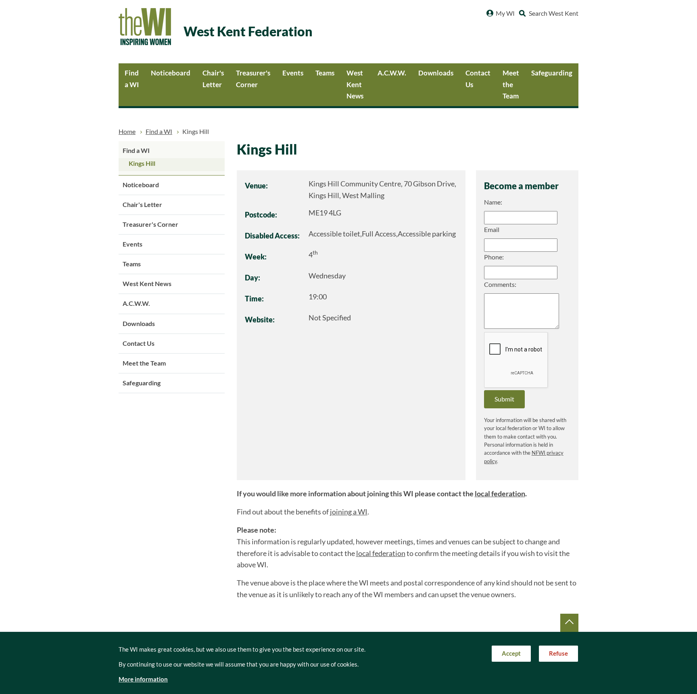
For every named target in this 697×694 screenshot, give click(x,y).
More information (143, 679)
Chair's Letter (213, 78)
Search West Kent (553, 13)
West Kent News (354, 84)
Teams (324, 73)
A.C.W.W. (392, 73)
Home (127, 131)
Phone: (494, 257)
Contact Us (477, 78)
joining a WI (348, 512)
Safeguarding (551, 73)
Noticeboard (170, 73)
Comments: (500, 284)
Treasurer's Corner (253, 78)
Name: (493, 202)
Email (491, 229)
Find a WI (132, 78)
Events (292, 73)
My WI (505, 13)
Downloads (435, 73)
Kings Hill (142, 163)
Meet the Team (511, 84)
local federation (500, 493)
